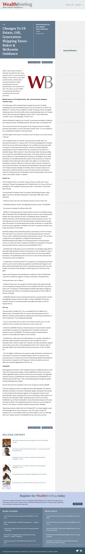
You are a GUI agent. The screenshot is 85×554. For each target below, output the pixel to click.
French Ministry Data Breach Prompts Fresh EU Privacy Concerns (63, 535)
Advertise (18, 549)
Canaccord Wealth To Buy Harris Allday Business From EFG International (63, 529)
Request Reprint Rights (47, 62)
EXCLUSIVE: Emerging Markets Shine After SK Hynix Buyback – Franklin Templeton (19, 535)
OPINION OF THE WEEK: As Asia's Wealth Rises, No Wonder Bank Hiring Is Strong (62, 542)
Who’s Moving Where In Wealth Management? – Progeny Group (21, 523)
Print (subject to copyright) (34, 62)
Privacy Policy (50, 549)
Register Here (77, 504)
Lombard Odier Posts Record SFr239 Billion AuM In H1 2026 (63, 517)
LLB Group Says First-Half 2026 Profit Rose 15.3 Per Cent (20, 542)
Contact (11, 549)
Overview (5, 549)
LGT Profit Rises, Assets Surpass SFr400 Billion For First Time (21, 517)
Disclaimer (58, 549)
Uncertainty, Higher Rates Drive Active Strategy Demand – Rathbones (21, 529)
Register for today (42, 496)
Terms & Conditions (38, 549)
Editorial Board (27, 549)
